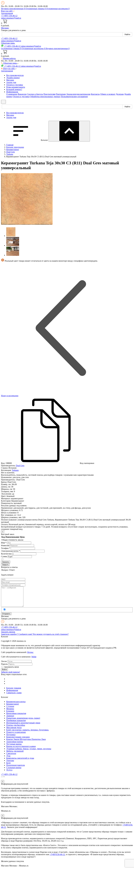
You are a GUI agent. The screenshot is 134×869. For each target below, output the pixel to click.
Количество (6, 554)
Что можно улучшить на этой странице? (51, 634)
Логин (4, 661)
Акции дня (11, 82)
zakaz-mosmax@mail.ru (11, 18)
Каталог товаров (13, 688)
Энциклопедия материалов (78, 94)
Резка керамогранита (15, 87)
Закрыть (5, 565)
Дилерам (120, 94)
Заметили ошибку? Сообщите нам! (17, 634)
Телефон (5, 548)
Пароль (4, 664)
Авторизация (7, 13)
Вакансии (22, 94)
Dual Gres (20, 465)
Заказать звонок (8, 632)
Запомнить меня (11, 667)
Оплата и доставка (14, 85)
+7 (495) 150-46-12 (9, 16)
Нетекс (30, 652)
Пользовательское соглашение (74, 96)
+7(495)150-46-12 (57, 854)
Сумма (4, 556)
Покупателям (49, 94)
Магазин (10, 80)
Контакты (95, 94)
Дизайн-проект (13, 78)
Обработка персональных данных (45, 96)
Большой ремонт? (14, 89)
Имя (3, 543)
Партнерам (61, 94)
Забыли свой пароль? (10, 672)
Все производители (15, 75)
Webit (33, 657)
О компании (11, 94)
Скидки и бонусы (35, 94)
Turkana (15, 470)
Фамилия (5, 545)
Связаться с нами (14, 693)
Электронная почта (10, 551)
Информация (12, 690)
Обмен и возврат (107, 94)
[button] (8, 11)
